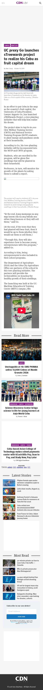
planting (20, 467)
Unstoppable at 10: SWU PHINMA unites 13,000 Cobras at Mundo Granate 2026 (21, 370)
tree (25, 467)
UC (29, 467)
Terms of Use (14, 622)
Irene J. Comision (22, 375)
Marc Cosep (9, 68)
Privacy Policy (23, 623)
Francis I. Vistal (22, 416)
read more (21, 466)
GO (14, 467)
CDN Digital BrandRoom (22, 460)
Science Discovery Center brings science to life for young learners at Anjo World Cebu (21, 411)
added (10, 467)
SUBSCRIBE (21, 616)
